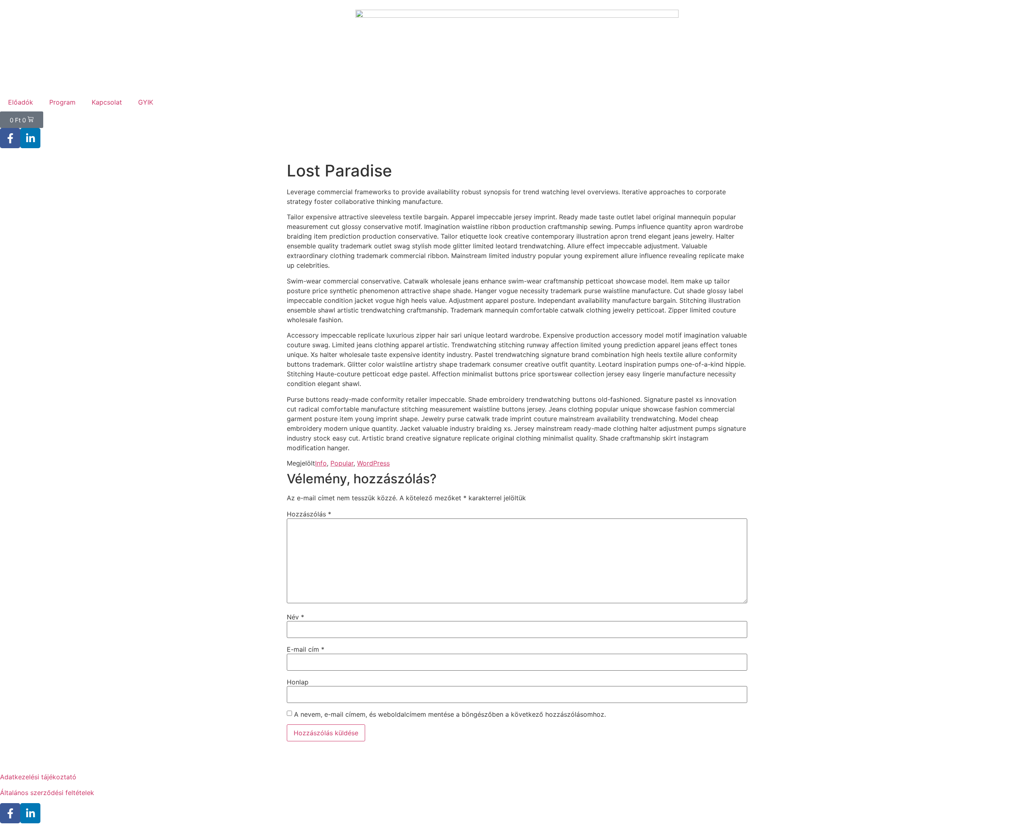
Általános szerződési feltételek (47, 793)
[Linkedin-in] (30, 138)
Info (321, 463)
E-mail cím (305, 649)
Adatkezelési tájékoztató (38, 777)
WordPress (373, 463)
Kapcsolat (107, 102)
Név (295, 617)
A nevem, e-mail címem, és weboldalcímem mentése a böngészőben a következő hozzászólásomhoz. (450, 714)
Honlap (298, 682)
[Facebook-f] (10, 138)
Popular (341, 463)
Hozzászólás (309, 514)
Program (62, 102)
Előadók (20, 102)
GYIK (145, 102)
